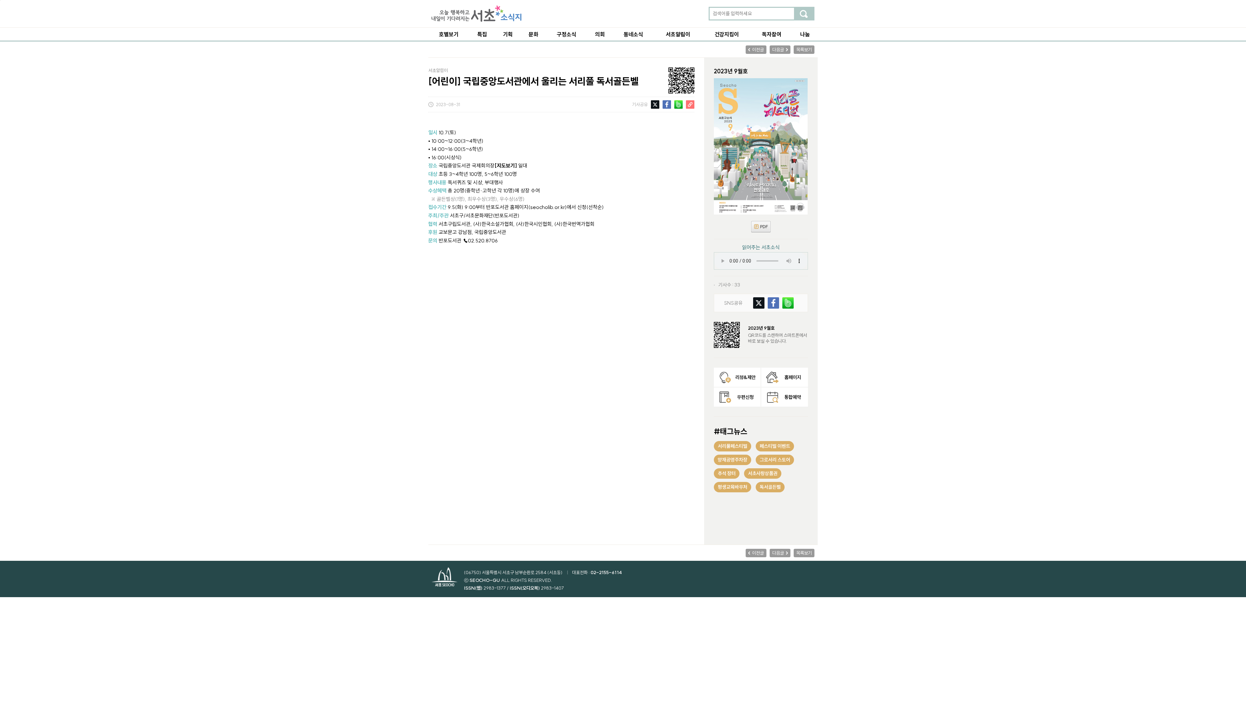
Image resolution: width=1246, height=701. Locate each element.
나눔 (805, 34)
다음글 (778, 50)
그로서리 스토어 (775, 460)
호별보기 (448, 34)
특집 (482, 34)
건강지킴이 (727, 34)
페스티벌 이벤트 (775, 446)
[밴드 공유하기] (678, 103)
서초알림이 (678, 34)
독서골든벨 (770, 487)
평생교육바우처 (732, 487)
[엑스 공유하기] (655, 103)
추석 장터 (727, 473)
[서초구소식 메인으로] (476, 13)
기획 (508, 34)
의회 (600, 34)
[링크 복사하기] (690, 103)
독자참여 (771, 34)
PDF (761, 226)
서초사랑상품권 (762, 473)
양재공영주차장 (732, 460)
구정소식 (566, 34)
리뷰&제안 (745, 377)
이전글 (758, 50)
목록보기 (804, 50)
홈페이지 (792, 377)
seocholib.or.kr (547, 207)
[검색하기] (803, 13)
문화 (533, 34)
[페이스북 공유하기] (667, 103)
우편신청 (745, 397)
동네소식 (633, 34)
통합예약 (792, 397)
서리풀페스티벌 (732, 446)
